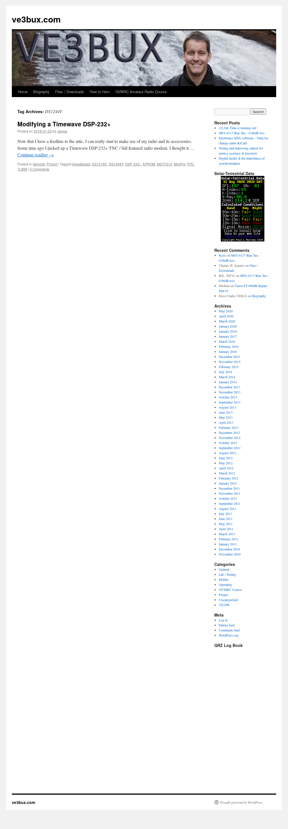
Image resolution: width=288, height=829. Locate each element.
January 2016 (228, 351)
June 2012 (226, 458)
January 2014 (228, 382)
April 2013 (226, 422)
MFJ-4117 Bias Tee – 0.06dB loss (242, 133)
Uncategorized (228, 599)
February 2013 (228, 427)
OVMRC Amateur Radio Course (140, 91)
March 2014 (227, 377)
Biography (41, 91)
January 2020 (228, 326)
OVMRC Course (230, 589)
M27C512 (164, 164)
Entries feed (227, 625)
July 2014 (225, 371)
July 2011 (225, 513)
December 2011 (229, 488)
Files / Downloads (69, 91)
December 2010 (229, 549)
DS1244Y (116, 164)
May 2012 (226, 463)
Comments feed (229, 630)
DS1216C (99, 164)
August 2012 (227, 453)
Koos (222, 255)
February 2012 (228, 478)
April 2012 (226, 468)
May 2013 (226, 417)
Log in (223, 620)
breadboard (81, 164)
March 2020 (227, 321)
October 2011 (228, 498)
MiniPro (180, 164)
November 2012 (229, 437)
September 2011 (229, 503)
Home (23, 91)
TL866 (22, 169)
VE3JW (224, 604)
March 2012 (227, 473)
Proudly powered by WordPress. (242, 802)
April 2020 (226, 316)
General (39, 164)
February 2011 (228, 539)
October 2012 (228, 442)
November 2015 (229, 361)
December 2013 (229, 387)
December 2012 (229, 432)
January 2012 (228, 483)
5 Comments (39, 169)
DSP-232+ (133, 164)
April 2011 (226, 528)
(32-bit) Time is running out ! (238, 128)
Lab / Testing (227, 574)
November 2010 (229, 554)
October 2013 (228, 397)
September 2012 (229, 447)
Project (52, 164)
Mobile (223, 579)
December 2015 (229, 356)
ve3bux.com (36, 19)
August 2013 (227, 407)
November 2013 (229, 392)
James (62, 131)
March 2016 (227, 341)
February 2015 (228, 366)
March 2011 (227, 534)
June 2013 (226, 412)
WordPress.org (229, 635)
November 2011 (229, 493)
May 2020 (226, 311)
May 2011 (226, 523)
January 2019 (228, 331)
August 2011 (227, 508)
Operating (225, 584)
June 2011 (226, 518)
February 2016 (228, 346)
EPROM (149, 164)
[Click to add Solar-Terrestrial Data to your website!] (242, 240)
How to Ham (100, 91)
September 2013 (229, 402)
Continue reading (35, 155)
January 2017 (228, 336)
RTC (190, 164)
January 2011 (228, 544)
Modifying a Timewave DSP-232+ (64, 124)
